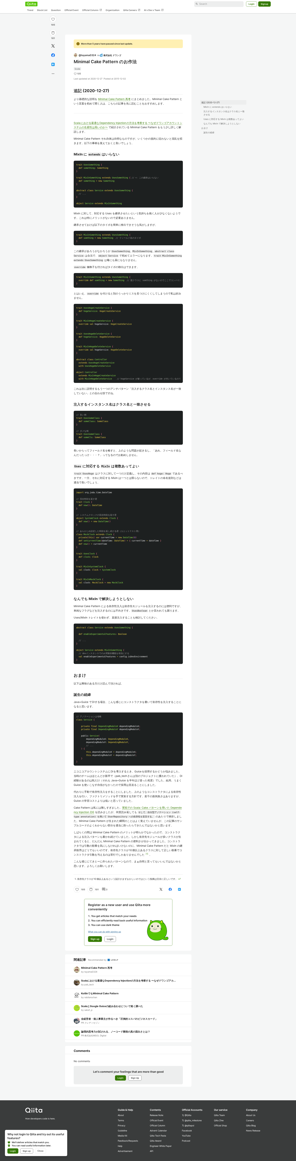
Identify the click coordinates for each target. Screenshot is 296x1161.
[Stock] (53, 32)
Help (120, 1146)
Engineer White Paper (161, 1146)
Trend (30, 10)
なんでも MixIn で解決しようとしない (222, 123)
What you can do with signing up (104, 931)
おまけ (204, 128)
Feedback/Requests (128, 1140)
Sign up (27, 1151)
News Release (253, 1130)
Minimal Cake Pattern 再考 (114, 99)
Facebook (187, 1130)
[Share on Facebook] (53, 55)
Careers (250, 1120)
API (151, 1151)
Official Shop (220, 1125)
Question (56, 10)
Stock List (42, 10)
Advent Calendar (158, 1130)
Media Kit (122, 1135)
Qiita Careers (131, 10)
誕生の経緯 (209, 132)
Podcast (186, 1140)
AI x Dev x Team (154, 10)
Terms (121, 1120)
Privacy (121, 1125)
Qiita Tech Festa (158, 1135)
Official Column (92, 10)
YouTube (186, 1135)
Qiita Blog (251, 1125)
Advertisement (125, 1151)
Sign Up (135, 1078)
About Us (250, 1115)
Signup (264, 4)
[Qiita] (31, 4)
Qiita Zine (219, 1120)
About (121, 1115)
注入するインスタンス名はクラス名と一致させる (224, 113)
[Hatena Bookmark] (53, 64)
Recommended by (97, 960)
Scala (77, 68)
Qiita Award (155, 1140)
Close (40, 1151)
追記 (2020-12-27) (210, 102)
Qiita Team (219, 1115)
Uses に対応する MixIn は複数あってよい (224, 119)
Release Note (156, 1115)
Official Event (71, 10)
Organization (112, 10)
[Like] (53, 19)
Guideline (122, 1130)
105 (53, 24)
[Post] (53, 46)
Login (252, 4)
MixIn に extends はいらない (218, 107)
